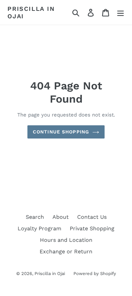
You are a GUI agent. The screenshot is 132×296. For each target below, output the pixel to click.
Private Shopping (92, 228)
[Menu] (120, 12)
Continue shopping (61, 131)
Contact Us (92, 217)
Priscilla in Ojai (31, 12)
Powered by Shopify (94, 273)
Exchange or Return (66, 251)
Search (35, 217)
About (60, 217)
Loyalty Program (39, 228)
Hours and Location (66, 240)
